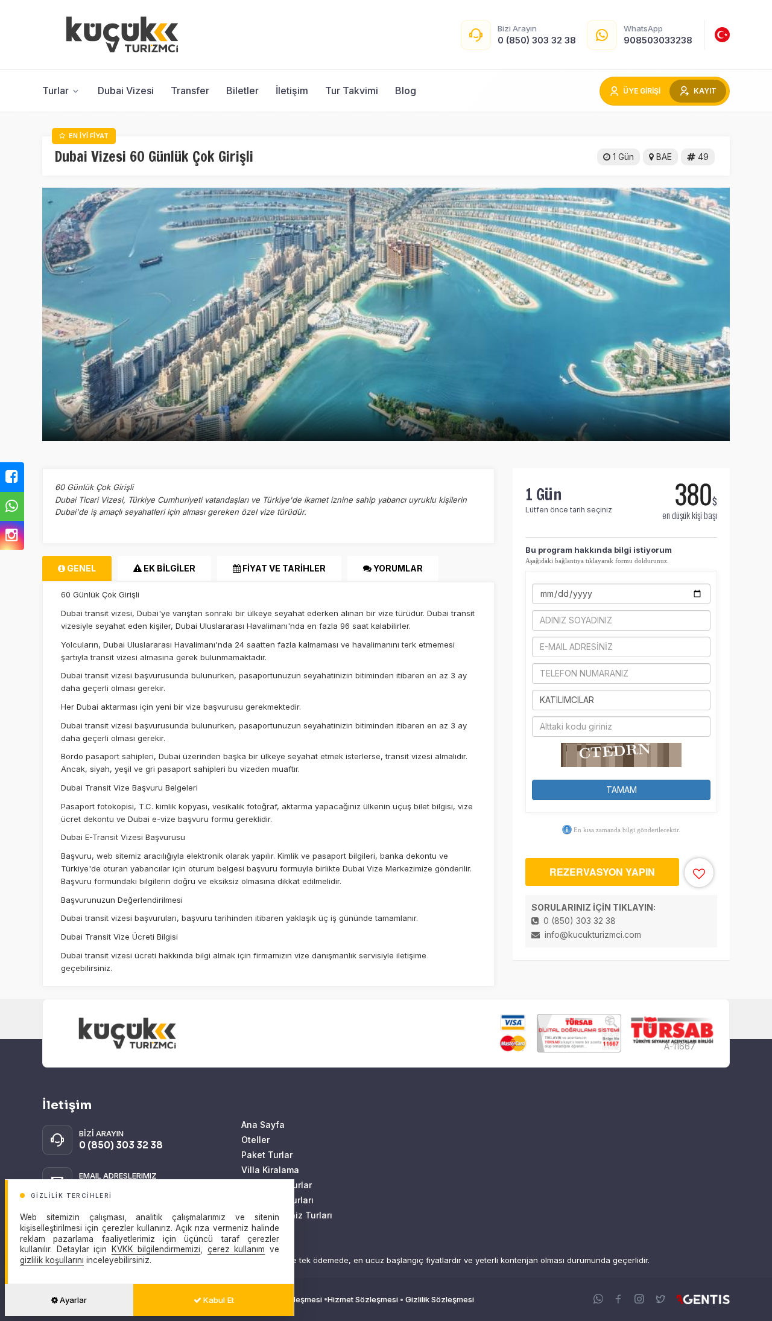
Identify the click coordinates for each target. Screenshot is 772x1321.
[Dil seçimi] (722, 34)
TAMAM (621, 790)
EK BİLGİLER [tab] (168, 568)
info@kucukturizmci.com (593, 934)
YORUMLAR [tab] (397, 568)
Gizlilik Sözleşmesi (439, 1299)
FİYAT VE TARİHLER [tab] (283, 568)
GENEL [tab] (80, 568)
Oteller (255, 1140)
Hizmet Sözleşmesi (362, 1299)
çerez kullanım (236, 1249)
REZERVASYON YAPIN (602, 872)
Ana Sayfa (263, 1124)
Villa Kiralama (270, 1170)
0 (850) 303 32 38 (578, 920)
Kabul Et (217, 1300)
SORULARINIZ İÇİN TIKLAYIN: (593, 907)
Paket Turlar (267, 1155)
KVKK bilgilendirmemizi (156, 1249)
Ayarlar (72, 1300)
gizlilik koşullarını (52, 1260)
